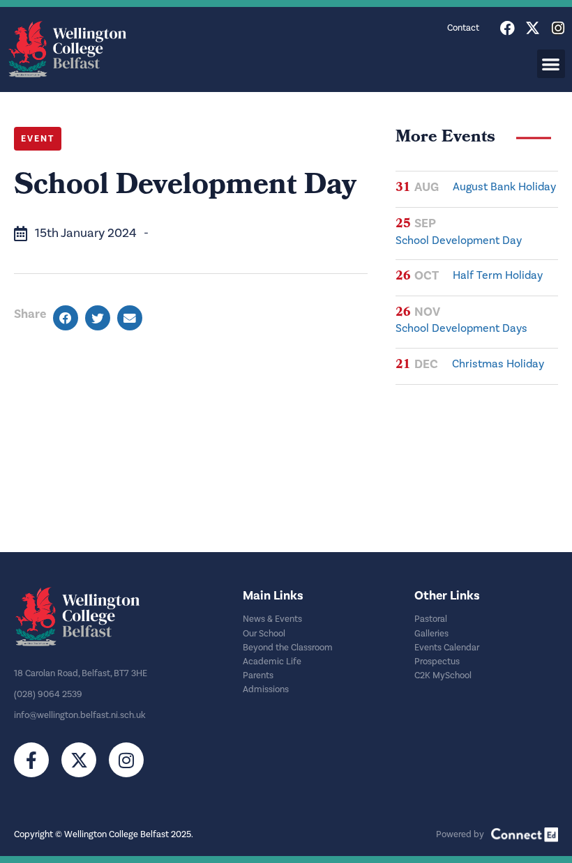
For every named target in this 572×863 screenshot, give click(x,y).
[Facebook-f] (31, 759)
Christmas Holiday (498, 364)
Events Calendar (446, 647)
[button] (551, 63)
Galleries (431, 633)
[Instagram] (557, 28)
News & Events (272, 619)
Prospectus (437, 661)
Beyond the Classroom (288, 647)
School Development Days (461, 328)
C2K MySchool (443, 675)
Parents (258, 675)
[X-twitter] (532, 28)
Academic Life (272, 661)
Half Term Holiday (498, 275)
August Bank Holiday (504, 187)
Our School (264, 633)
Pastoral (430, 619)
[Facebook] (507, 28)
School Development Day (459, 240)
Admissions (266, 689)
